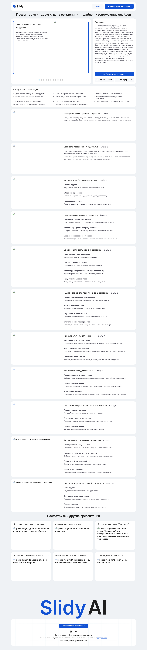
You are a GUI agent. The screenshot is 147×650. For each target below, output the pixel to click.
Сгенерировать (126, 80)
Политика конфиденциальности (80, 635)
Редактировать (106, 80)
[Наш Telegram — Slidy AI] (76, 631)
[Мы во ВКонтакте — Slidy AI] (71, 631)
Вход (98, 6)
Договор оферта (61, 635)
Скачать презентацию (116, 74)
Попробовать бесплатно (119, 6)
